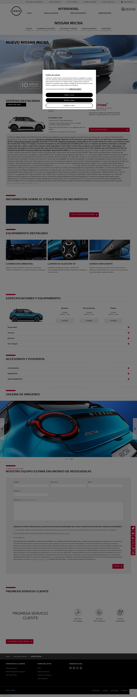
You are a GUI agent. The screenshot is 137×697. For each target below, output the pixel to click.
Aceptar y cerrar (69, 94)
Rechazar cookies (69, 100)
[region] (69, 89)
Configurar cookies (69, 105)
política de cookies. (75, 89)
